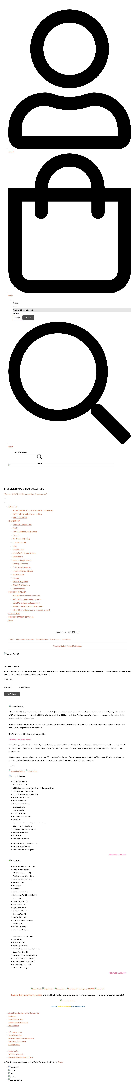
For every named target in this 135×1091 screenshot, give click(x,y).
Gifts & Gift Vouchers (21, 585)
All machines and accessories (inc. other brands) (31, 610)
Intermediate (66, 639)
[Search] (39, 456)
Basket (17, 317)
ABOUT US (12, 507)
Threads (16, 535)
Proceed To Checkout (74, 646)
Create (60, 1062)
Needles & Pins (18, 549)
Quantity (7, 687)
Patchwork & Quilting (21, 539)
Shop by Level (54, 639)
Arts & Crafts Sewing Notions (24, 553)
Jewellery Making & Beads (23, 571)
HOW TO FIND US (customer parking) (27, 514)
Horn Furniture (18, 574)
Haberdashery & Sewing (22, 560)
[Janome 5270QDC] (7, 660)
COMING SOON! (19, 542)
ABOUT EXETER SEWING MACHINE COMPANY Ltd (33, 510)
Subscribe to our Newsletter (26, 994)
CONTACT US (14, 613)
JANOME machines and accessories (26, 603)
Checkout (28, 317)
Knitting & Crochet (20, 564)
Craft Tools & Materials (22, 567)
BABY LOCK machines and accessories (28, 606)
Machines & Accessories (22, 524)
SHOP (12, 639)
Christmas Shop (19, 589)
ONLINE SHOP (14, 521)
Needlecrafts (18, 557)
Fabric (15, 528)
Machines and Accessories (25, 639)
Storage (16, 578)
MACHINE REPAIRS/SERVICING (21, 617)
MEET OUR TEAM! (20, 517)
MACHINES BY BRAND (17, 592)
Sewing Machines (42, 639)
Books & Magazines (20, 581)
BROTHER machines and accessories (27, 599)
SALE (15, 546)
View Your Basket (59, 646)
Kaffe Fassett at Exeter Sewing (25, 532)
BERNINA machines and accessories (27, 596)
